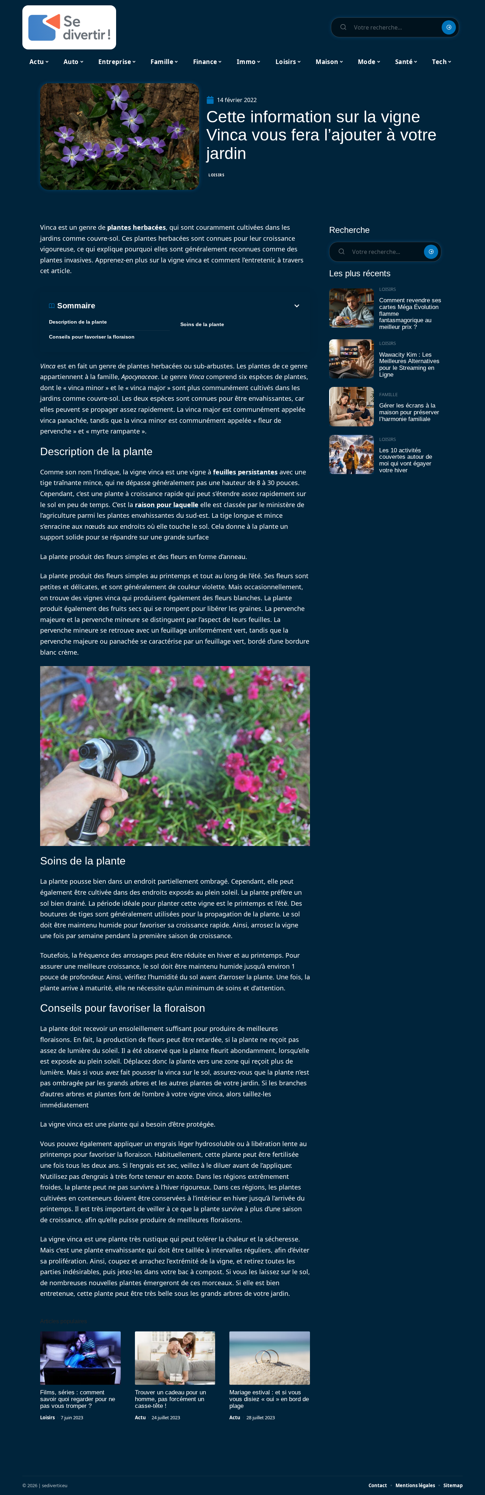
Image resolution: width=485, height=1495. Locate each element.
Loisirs (216, 174)
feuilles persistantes (245, 472)
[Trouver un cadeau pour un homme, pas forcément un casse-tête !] (175, 1358)
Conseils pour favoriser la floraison (92, 337)
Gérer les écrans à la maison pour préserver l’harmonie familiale (409, 412)
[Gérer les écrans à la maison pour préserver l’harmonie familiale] (351, 406)
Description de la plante (78, 322)
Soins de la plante (202, 324)
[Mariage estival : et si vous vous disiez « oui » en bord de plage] (269, 1358)
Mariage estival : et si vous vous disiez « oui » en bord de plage (269, 1399)
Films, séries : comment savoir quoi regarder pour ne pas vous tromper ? (77, 1399)
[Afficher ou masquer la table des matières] (198, 306)
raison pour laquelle (166, 504)
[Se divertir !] (69, 27)
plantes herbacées (136, 227)
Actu (140, 1417)
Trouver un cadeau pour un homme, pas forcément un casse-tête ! (170, 1399)
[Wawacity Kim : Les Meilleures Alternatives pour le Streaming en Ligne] (351, 359)
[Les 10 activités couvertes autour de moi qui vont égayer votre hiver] (351, 454)
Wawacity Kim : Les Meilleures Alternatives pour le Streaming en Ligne (409, 364)
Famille (388, 394)
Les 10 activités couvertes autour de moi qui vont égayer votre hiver (405, 460)
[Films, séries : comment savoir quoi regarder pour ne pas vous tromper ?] (80, 1358)
